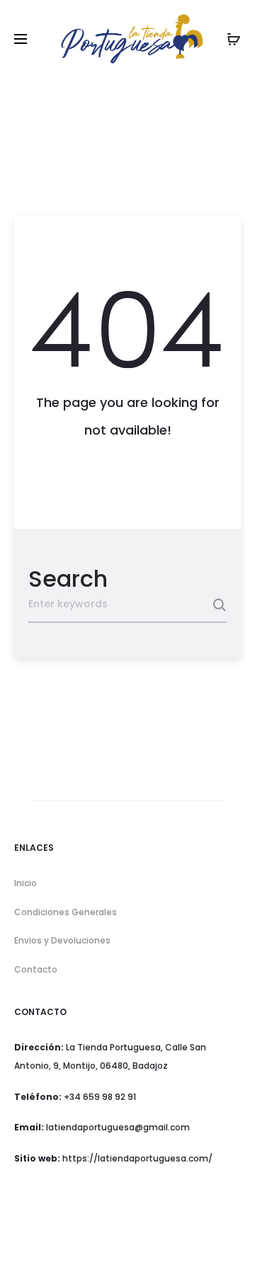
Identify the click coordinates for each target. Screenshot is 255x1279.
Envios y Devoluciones (62, 940)
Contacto (35, 969)
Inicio (25, 883)
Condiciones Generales (65, 912)
